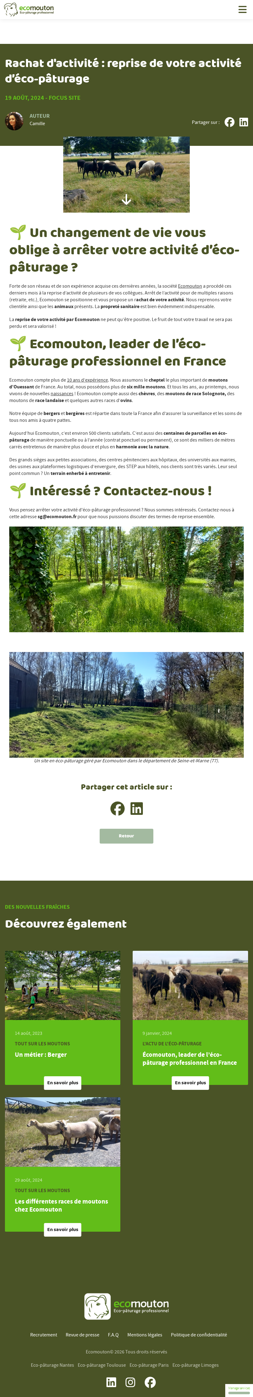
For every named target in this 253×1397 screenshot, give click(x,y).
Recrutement (43, 1335)
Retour (126, 836)
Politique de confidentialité (199, 1335)
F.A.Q (113, 1335)
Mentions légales (144, 1335)
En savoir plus (62, 1083)
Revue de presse (82, 1335)
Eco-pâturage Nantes (52, 1365)
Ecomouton (190, 286)
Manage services (239, 1388)
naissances (62, 393)
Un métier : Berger (41, 1055)
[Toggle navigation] (242, 9)
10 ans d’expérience (87, 380)
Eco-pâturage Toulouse (102, 1365)
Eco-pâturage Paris (149, 1365)
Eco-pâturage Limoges (195, 1365)
